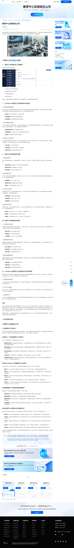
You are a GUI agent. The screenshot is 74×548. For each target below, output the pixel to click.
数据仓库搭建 (15, 523)
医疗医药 (24, 534)
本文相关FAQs (58, 55)
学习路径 (33, 525)
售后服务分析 (15, 538)
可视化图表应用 (6, 531)
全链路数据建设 (6, 523)
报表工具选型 (17, 20)
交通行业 (24, 531)
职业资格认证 (34, 536)
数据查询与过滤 (6, 527)
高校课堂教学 (34, 534)
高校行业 (24, 529)
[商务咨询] (71, 283)
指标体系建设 (15, 525)
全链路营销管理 (16, 536)
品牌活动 (43, 531)
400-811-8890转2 (62, 525)
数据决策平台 (6, 534)
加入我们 (43, 525)
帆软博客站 (4, 20)
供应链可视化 (15, 531)
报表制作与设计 (6, 525)
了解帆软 (43, 523)
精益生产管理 (15, 529)
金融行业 (24, 527)
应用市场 (33, 527)
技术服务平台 (34, 531)
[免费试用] (27, 78)
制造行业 (24, 523)
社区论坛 (43, 529)
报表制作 (14, 60)
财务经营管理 (15, 527)
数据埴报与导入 (6, 529)
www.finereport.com (33, 446)
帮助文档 (33, 523)
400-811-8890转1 (62, 523)
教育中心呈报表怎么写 (59, 57)
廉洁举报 (43, 534)
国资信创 (24, 536)
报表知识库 (34, 529)
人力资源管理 (15, 534)
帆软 (3, 313)
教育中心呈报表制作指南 (59, 53)
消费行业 (24, 525)
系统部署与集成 (6, 536)
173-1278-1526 (62, 527)
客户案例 (43, 527)
